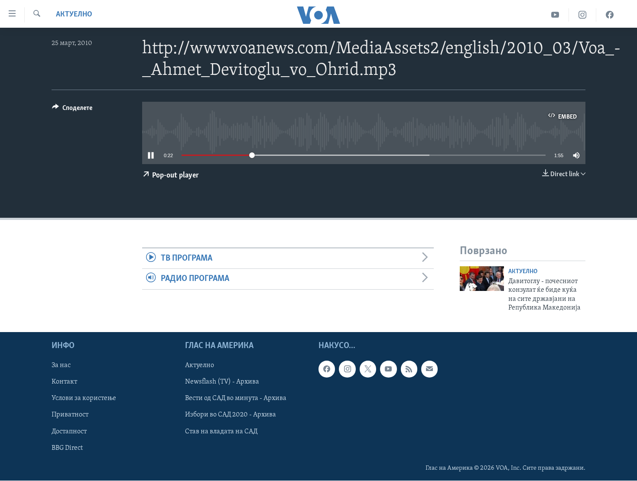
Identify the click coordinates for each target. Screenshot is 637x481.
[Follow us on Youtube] (388, 369)
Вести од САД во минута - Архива (235, 398)
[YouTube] (555, 15)
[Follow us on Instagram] (347, 369)
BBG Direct (67, 448)
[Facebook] (609, 15)
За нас (61, 365)
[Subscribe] (429, 369)
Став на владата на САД (221, 431)
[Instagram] (582, 15)
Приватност (70, 415)
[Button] (72, 110)
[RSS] (409, 369)
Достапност (69, 431)
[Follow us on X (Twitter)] (368, 369)
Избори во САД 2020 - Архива (230, 415)
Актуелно (74, 15)
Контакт (64, 382)
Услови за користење (84, 398)
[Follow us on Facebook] (326, 369)
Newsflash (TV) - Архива (222, 382)
